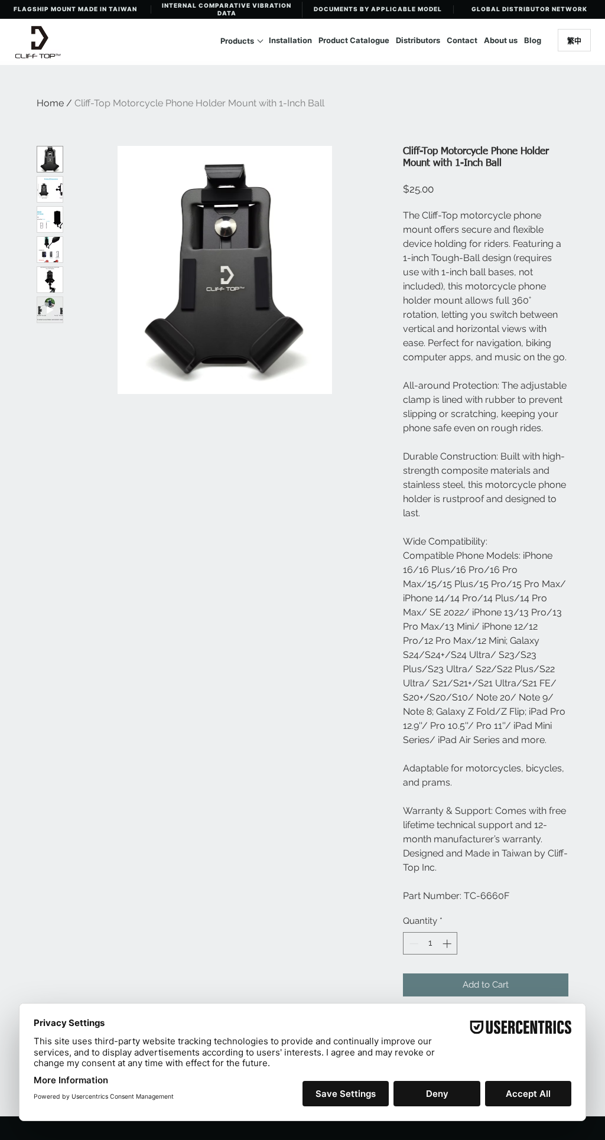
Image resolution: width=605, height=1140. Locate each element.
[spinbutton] (430, 944)
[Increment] (448, 944)
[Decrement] (413, 944)
